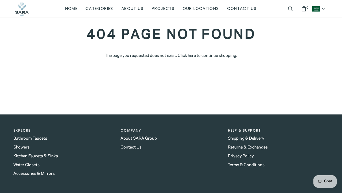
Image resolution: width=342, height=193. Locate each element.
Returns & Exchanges (248, 147)
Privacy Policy (241, 156)
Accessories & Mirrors (34, 174)
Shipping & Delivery (246, 138)
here (192, 56)
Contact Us (131, 147)
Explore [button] (21, 130)
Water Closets (26, 165)
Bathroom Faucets (30, 138)
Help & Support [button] (244, 130)
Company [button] (131, 130)
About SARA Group (139, 138)
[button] (99, 8)
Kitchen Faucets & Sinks (35, 156)
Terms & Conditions (246, 165)
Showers (21, 147)
